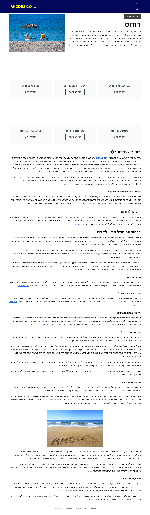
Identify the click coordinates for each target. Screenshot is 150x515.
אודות (78, 509)
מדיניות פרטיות (90, 509)
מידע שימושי (68, 4)
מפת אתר (57, 509)
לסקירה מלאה (120, 92)
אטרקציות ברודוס (109, 4)
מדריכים (81, 4)
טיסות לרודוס (94, 4)
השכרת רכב (133, 9)
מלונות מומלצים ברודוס (129, 4)
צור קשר (69, 509)
